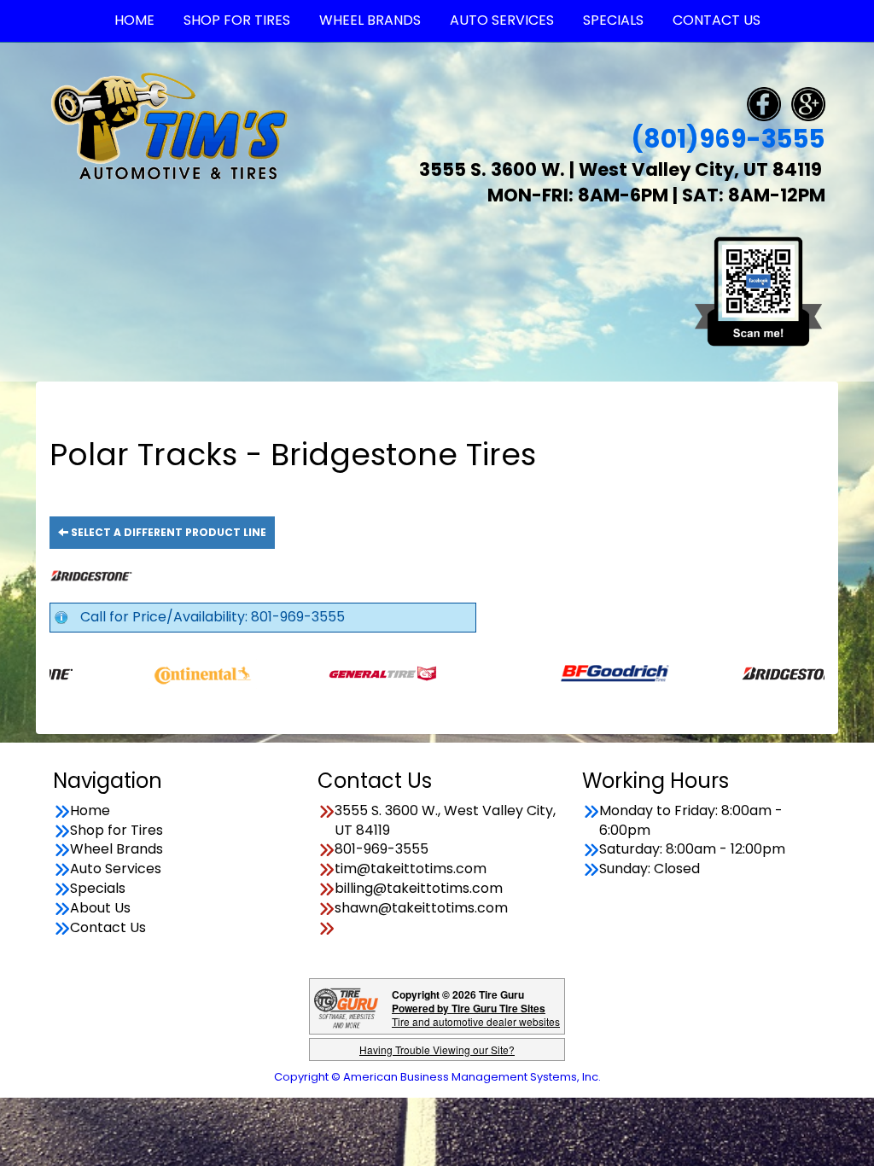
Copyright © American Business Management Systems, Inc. (437, 1077)
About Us (100, 908)
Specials (97, 888)
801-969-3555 (381, 849)
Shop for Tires (116, 830)
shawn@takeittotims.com (421, 908)
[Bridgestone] (762, 673)
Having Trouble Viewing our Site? (437, 1049)
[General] (350, 673)
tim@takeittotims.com (411, 869)
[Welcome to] (169, 125)
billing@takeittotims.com (419, 888)
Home (90, 811)
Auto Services (115, 869)
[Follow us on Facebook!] (764, 103)
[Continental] (170, 673)
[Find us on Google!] (808, 103)
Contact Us (108, 927)
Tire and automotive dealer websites (476, 1014)
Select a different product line (167, 532)
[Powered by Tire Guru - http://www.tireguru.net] (346, 1007)
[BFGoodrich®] (581, 673)
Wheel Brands (116, 849)
